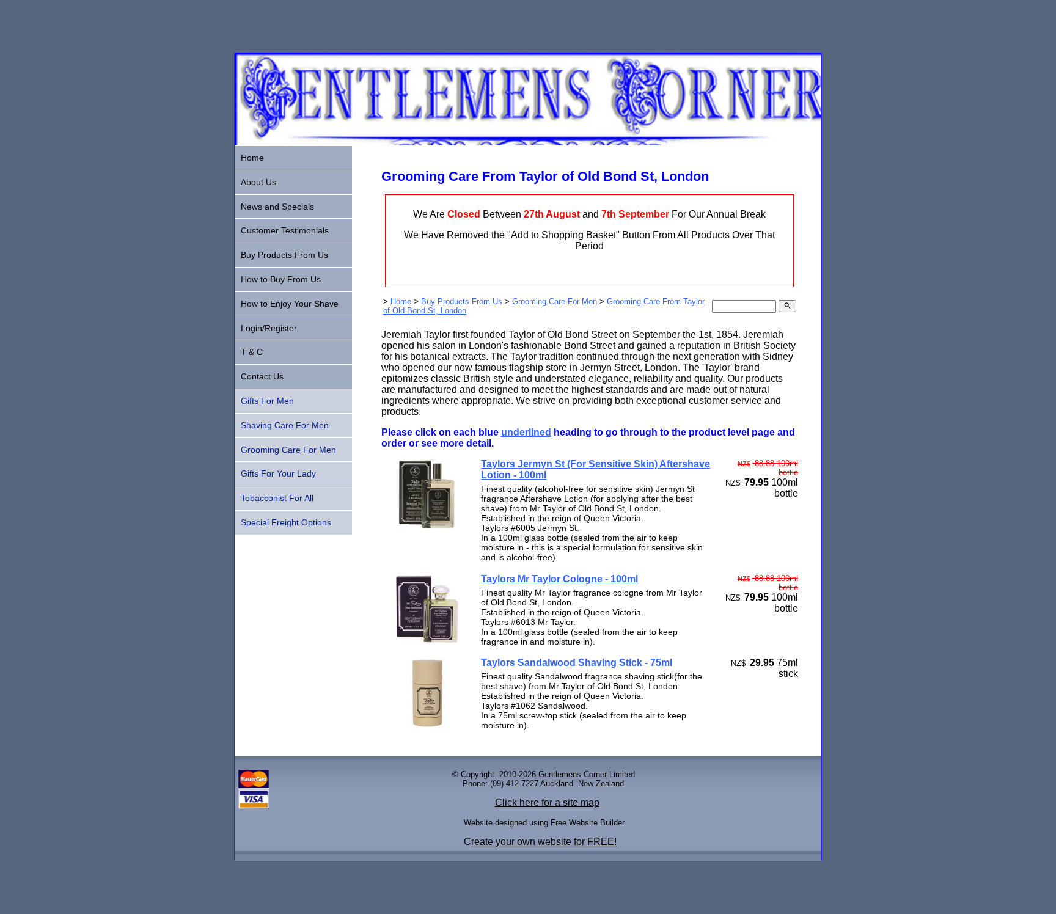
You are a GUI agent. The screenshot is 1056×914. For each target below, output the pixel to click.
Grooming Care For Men (554, 301)
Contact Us (262, 376)
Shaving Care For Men (285, 425)
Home (401, 301)
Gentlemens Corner (572, 774)
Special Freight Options (286, 522)
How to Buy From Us (281, 279)
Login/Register (269, 328)
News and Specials (277, 206)
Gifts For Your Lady (278, 473)
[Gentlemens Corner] (528, 142)
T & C (252, 352)
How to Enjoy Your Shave (290, 304)
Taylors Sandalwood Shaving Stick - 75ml (576, 662)
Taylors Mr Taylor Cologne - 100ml (559, 579)
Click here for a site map (547, 802)
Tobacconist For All (277, 498)
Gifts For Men (267, 401)
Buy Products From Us (461, 301)
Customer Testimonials (285, 230)
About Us (258, 182)
